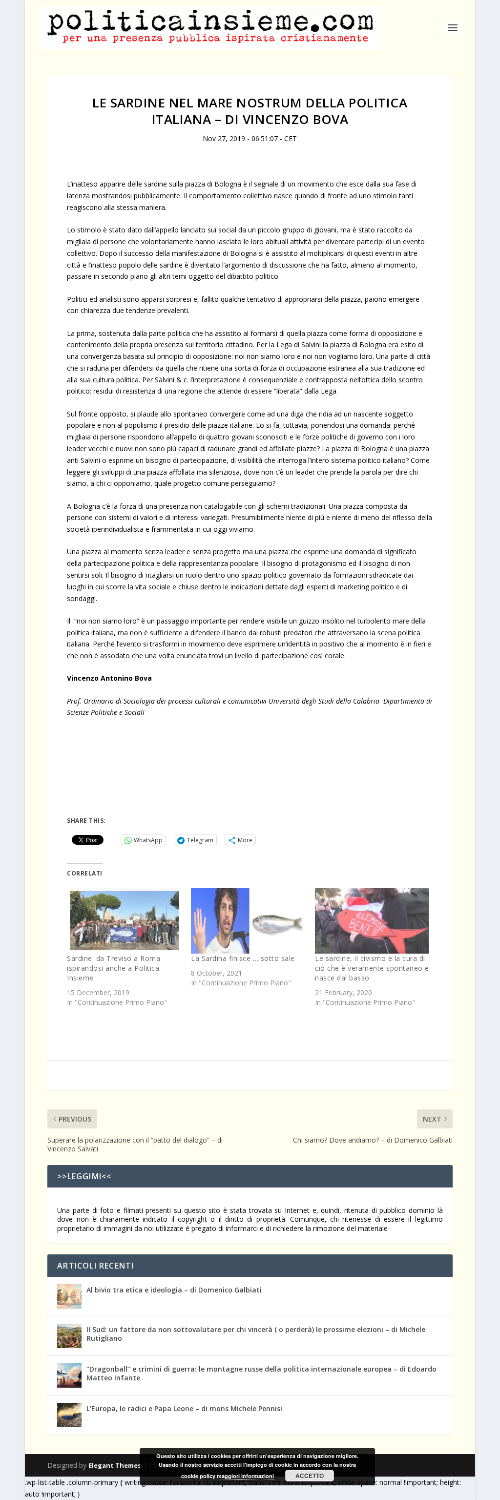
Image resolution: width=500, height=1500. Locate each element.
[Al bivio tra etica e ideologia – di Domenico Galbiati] (69, 1296)
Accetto (309, 1475)
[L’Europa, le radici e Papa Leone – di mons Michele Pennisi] (69, 1415)
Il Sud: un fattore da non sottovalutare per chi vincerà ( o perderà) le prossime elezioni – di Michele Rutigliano (255, 1334)
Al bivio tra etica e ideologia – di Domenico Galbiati (174, 1289)
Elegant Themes (114, 1465)
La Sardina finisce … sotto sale (243, 958)
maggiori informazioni (245, 1475)
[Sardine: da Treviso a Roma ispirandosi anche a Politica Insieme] (124, 921)
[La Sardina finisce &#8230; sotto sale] (248, 921)
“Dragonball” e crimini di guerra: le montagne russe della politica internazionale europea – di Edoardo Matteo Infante (261, 1373)
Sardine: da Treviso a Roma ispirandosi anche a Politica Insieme (113, 968)
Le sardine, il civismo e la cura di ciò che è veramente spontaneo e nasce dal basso (372, 968)
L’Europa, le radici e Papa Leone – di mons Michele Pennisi (184, 1408)
